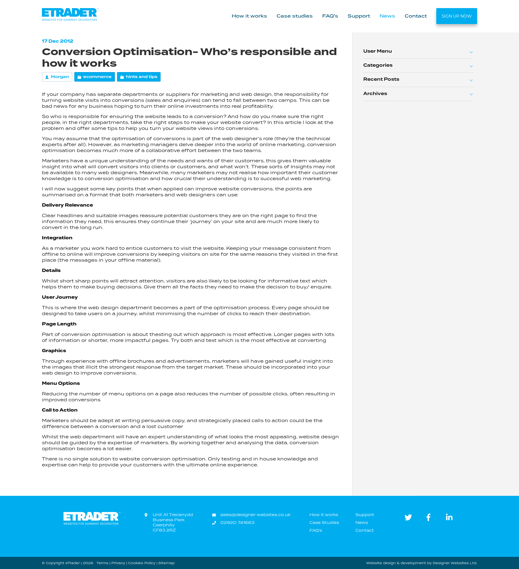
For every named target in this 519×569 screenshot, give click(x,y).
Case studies (295, 16)
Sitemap (166, 563)
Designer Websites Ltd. (455, 563)
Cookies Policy (141, 563)
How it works (249, 16)
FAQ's (330, 16)
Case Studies (324, 522)
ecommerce (97, 77)
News (387, 16)
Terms (102, 563)
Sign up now (457, 16)
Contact (416, 16)
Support (359, 16)
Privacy (118, 563)
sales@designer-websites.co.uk (255, 514)
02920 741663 (237, 522)
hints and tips (141, 77)
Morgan (60, 77)
